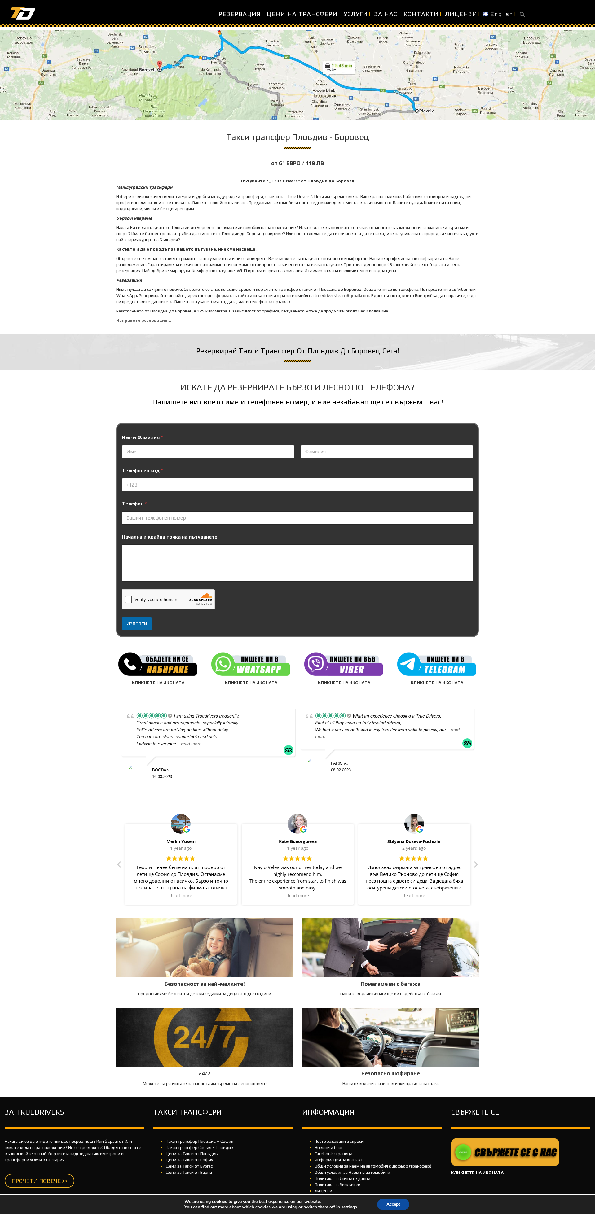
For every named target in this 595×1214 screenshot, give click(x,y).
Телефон (134, 504)
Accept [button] (393, 1204)
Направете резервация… (143, 320)
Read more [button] (181, 895)
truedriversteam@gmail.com (342, 295)
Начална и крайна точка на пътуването (170, 537)
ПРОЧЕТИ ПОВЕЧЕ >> (39, 1180)
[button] (522, 14)
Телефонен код (142, 471)
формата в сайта (232, 295)
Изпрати (136, 623)
